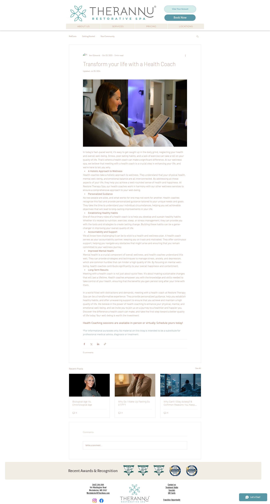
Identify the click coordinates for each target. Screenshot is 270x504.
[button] (83, 26)
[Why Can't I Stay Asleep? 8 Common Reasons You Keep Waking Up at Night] (180, 385)
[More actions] (185, 55)
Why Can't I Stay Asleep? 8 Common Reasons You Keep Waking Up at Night (179, 403)
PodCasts (72, 36)
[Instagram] (94, 500)
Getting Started (88, 36)
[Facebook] (101, 500)
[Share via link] (105, 344)
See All (198, 368)
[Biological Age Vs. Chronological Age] (89, 385)
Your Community (107, 36)
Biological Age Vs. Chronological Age (82, 403)
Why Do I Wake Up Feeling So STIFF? (134, 403)
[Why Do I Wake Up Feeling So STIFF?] (135, 385)
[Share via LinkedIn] (98, 344)
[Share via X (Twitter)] (91, 344)
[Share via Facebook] (84, 344)
